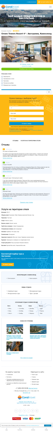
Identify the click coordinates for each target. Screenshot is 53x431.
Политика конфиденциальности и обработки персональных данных (15, 380)
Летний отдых (35, 384)
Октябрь (21, 311)
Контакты (9, 377)
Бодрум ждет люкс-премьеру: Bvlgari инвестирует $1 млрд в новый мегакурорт (38, 337)
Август (10, 313)
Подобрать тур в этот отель (26, 69)
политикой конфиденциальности (32, 425)
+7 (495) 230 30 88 (31, 2)
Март (41, 308)
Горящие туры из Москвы (25, 401)
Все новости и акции (26, 357)
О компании (10, 374)
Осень (20, 306)
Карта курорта (33, 278)
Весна (41, 306)
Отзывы (15, 140)
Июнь (9, 308)
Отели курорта (11, 278)
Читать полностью (7, 158)
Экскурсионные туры (14, 293)
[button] (4, 49)
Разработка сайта (23, 415)
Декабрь (32, 308)
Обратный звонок (32, 388)
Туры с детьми (34, 293)
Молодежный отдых (35, 291)
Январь (31, 311)
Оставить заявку (7, 264)
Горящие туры (35, 379)
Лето (8, 306)
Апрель (42, 311)
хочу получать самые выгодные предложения (22, 126)
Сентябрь (21, 308)
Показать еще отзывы (26, 202)
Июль (9, 311)
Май (41, 313)
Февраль (32, 313)
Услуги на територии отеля (30, 140)
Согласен (48, 425)
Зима (30, 306)
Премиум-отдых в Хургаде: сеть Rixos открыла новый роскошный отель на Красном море (14, 337)
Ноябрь (21, 313)
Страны (34, 377)
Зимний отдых (35, 381)
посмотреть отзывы (26, 66)
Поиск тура (35, 374)
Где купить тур (26, 392)
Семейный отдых (12, 291)
